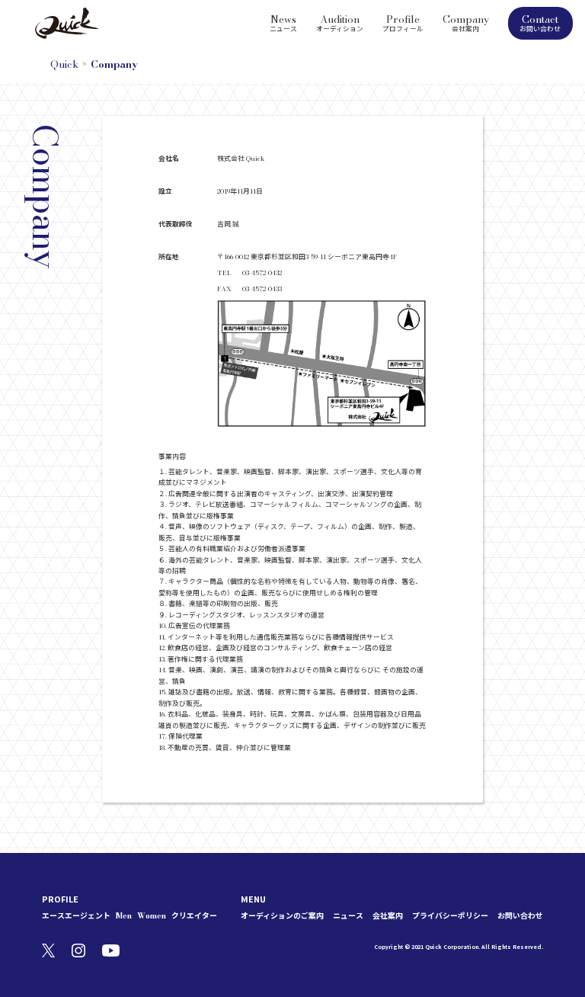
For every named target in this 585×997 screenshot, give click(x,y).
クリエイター (194, 916)
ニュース (348, 916)
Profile (403, 22)
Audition (339, 22)
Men (124, 916)
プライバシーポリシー (450, 916)
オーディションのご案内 (282, 916)
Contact (540, 22)
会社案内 (387, 916)
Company (466, 22)
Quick (64, 64)
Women (151, 916)
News (283, 22)
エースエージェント (76, 916)
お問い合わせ (520, 916)
